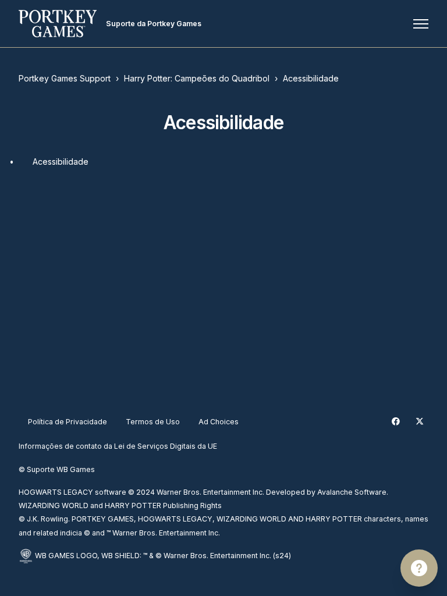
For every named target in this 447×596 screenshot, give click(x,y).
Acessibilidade (311, 78)
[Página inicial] (58, 23)
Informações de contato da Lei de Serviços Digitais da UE (118, 446)
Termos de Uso (153, 421)
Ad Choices (218, 421)
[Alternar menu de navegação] (421, 24)
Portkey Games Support (65, 78)
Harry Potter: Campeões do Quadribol (196, 78)
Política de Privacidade (67, 421)
